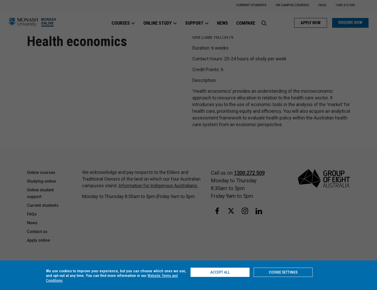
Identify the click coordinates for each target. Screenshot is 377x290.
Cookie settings (283, 272)
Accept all (220, 272)
